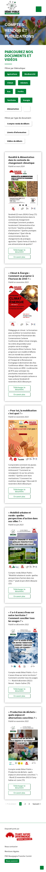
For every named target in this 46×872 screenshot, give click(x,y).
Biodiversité (30, 74)
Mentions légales (12, 851)
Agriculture (12, 74)
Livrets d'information (16, 132)
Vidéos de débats (14, 141)
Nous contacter (11, 846)
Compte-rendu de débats (18, 123)
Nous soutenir (12, 861)
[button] (38, 9)
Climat (10, 83)
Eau (8, 91)
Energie (26, 100)
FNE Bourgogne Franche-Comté (18, 856)
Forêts (21, 91)
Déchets (24, 83)
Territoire (11, 100)
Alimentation (13, 109)
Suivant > (37, 803)
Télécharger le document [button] (19, 251)
